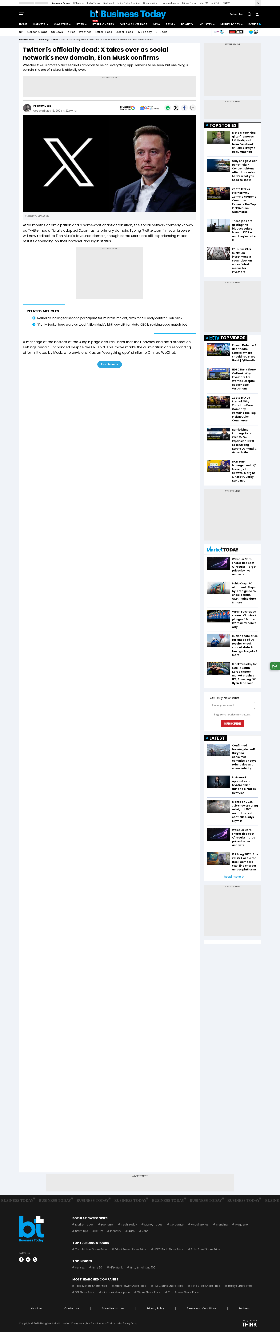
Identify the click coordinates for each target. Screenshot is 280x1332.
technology (43, 39)
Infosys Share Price (240, 1286)
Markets (39, 24)
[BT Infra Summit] (219, 32)
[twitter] (35, 1259)
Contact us (71, 1308)
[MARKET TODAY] (222, 550)
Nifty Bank (116, 1267)
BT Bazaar (78, 3)
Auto (131, 1231)
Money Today (230, 24)
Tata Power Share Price (183, 1292)
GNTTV (226, 3)
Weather (85, 32)
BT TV (80, 24)
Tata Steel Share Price (205, 1249)
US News (57, 32)
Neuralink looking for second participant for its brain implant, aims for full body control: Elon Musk (109, 318)
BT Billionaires (103, 24)
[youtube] (28, 1259)
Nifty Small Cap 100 (142, 1267)
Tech (169, 24)
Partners (244, 1308)
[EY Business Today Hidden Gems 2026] (253, 32)
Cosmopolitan (150, 3)
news (55, 39)
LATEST (217, 738)
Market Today (84, 1224)
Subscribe (236, 14)
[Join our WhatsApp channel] (274, 669)
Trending (222, 1224)
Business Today (60, 3)
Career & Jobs (37, 32)
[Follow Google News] (149, 108)
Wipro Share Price (149, 1292)
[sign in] (257, 14)
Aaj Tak (215, 3)
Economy (107, 1224)
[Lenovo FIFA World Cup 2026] (236, 32)
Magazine (61, 24)
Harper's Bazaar (170, 3)
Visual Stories (199, 1224)
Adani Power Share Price (130, 1249)
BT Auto (187, 24)
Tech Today (129, 1224)
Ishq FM (204, 3)
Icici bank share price (116, 1292)
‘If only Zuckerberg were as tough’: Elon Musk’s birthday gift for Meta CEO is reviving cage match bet (112, 324)
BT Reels (161, 32)
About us (36, 1308)
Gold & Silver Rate (133, 24)
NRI (21, 32)
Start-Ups (81, 1231)
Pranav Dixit (42, 106)
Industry (205, 24)
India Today (93, 3)
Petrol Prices (103, 32)
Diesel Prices (124, 32)
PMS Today (144, 32)
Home (23, 24)
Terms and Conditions (201, 1308)
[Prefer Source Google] (127, 108)
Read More (108, 364)
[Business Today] (128, 14)
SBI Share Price (84, 1292)
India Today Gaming (129, 3)
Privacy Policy (156, 1308)
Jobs (145, 1231)
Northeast (108, 3)
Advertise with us (113, 1308)
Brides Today (189, 3)
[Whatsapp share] (167, 107)
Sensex (80, 1267)
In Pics (71, 32)
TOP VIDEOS (233, 337)
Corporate (177, 1224)
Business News (26, 39)
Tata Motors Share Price (91, 1249)
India (156, 24)
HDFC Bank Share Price (168, 1249)
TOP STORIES (223, 125)
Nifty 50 (97, 1267)
